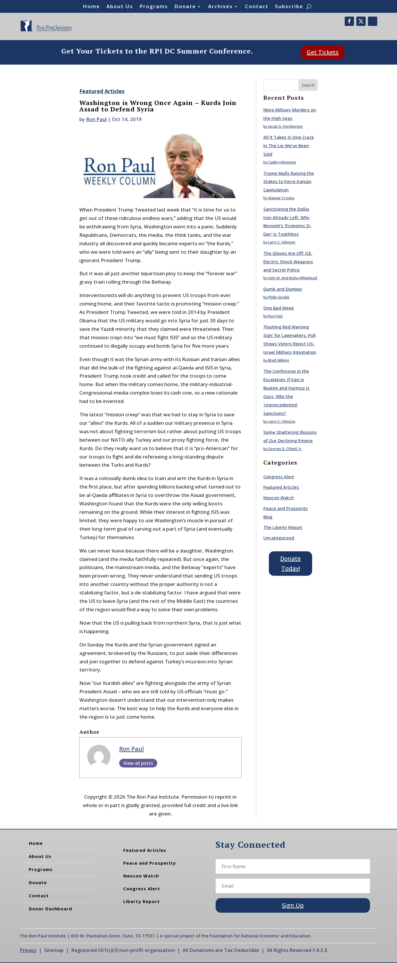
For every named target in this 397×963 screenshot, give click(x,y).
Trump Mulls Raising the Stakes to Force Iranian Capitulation (288, 181)
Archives (220, 7)
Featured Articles (101, 91)
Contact (257, 7)
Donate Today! (290, 563)
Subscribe (289, 7)
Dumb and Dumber (282, 289)
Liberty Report (141, 901)
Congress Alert (278, 476)
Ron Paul (96, 119)
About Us (119, 7)
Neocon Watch (278, 497)
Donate (185, 7)
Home (91, 7)
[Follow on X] (361, 21)
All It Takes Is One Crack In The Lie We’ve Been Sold (288, 145)
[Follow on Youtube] (372, 21)
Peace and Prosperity (149, 863)
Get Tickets (323, 52)
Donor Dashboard (50, 909)
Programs (154, 7)
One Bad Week (278, 308)
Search (308, 85)
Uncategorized (278, 538)
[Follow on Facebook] (349, 21)
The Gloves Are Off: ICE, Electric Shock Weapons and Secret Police (288, 261)
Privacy (28, 950)
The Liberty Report (282, 527)
